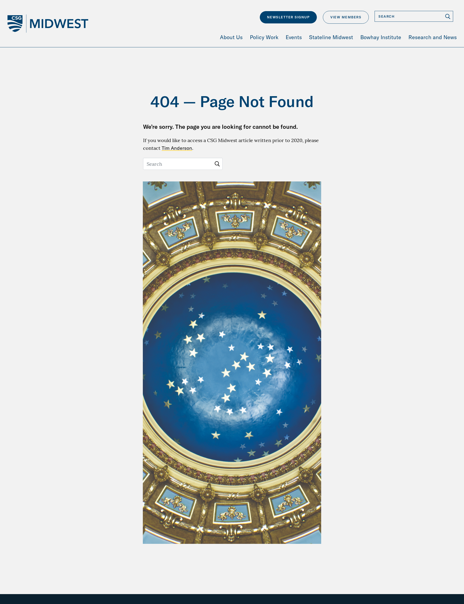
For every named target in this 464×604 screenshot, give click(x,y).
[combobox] (414, 16)
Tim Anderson (177, 148)
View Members (345, 17)
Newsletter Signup (288, 17)
